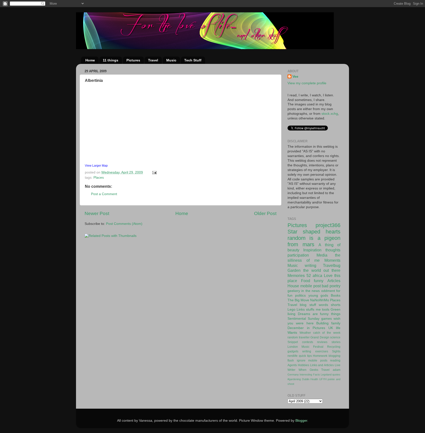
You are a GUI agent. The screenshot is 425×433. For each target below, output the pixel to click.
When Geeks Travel (314, 370)
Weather (305, 332)
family (335, 323)
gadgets (293, 351)
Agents (292, 365)
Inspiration (312, 250)
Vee (295, 76)
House (293, 286)
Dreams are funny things (319, 314)
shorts (335, 305)
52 (308, 275)
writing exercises (315, 351)
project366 (328, 225)
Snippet (293, 342)
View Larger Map (96, 165)
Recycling (333, 346)
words (323, 305)
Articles (333, 280)
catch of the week (326, 332)
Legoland (326, 374)
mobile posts (317, 360)
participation (298, 255)
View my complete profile (307, 83)
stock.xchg (329, 113)
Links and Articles (322, 365)
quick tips (305, 356)
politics (300, 295)
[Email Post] (154, 172)
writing (310, 265)
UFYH (323, 379)
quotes (336, 374)
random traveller (299, 337)
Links (301, 309)
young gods (318, 295)
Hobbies (303, 365)
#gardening (294, 379)
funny (318, 280)
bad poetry (331, 286)
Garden (294, 270)
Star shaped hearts (314, 232)
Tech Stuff (192, 60)
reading (335, 360)
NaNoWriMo (319, 300)
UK (330, 328)
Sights (336, 351)
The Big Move (298, 300)
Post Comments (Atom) (124, 224)
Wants (292, 332)
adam (336, 370)
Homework (320, 356)
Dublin (305, 379)
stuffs (310, 309)
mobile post (310, 286)
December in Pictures (306, 328)
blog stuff (308, 305)
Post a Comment (104, 194)
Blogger (301, 420)
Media (322, 255)
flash (291, 360)
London (293, 346)
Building (322, 323)
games (326, 318)
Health (314, 379)
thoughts (332, 250)
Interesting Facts (310, 374)
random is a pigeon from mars (314, 241)
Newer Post (97, 213)
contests (307, 342)
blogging (334, 356)
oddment (328, 291)
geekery (294, 291)
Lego (291, 309)
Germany (293, 374)
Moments (332, 260)
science (335, 337)
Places (98, 177)
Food (305, 280)
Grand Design (319, 337)
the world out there (321, 270)
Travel (153, 60)
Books (335, 295)
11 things (110, 60)
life (338, 328)
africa (317, 275)
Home (90, 60)
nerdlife (293, 356)
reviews (322, 342)
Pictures (133, 60)
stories (336, 342)
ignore (301, 360)
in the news (310, 291)
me (318, 309)
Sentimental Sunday (303, 318)
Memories (296, 275)
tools (325, 309)
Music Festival (312, 346)
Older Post (265, 213)
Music (171, 60)
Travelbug (331, 265)
